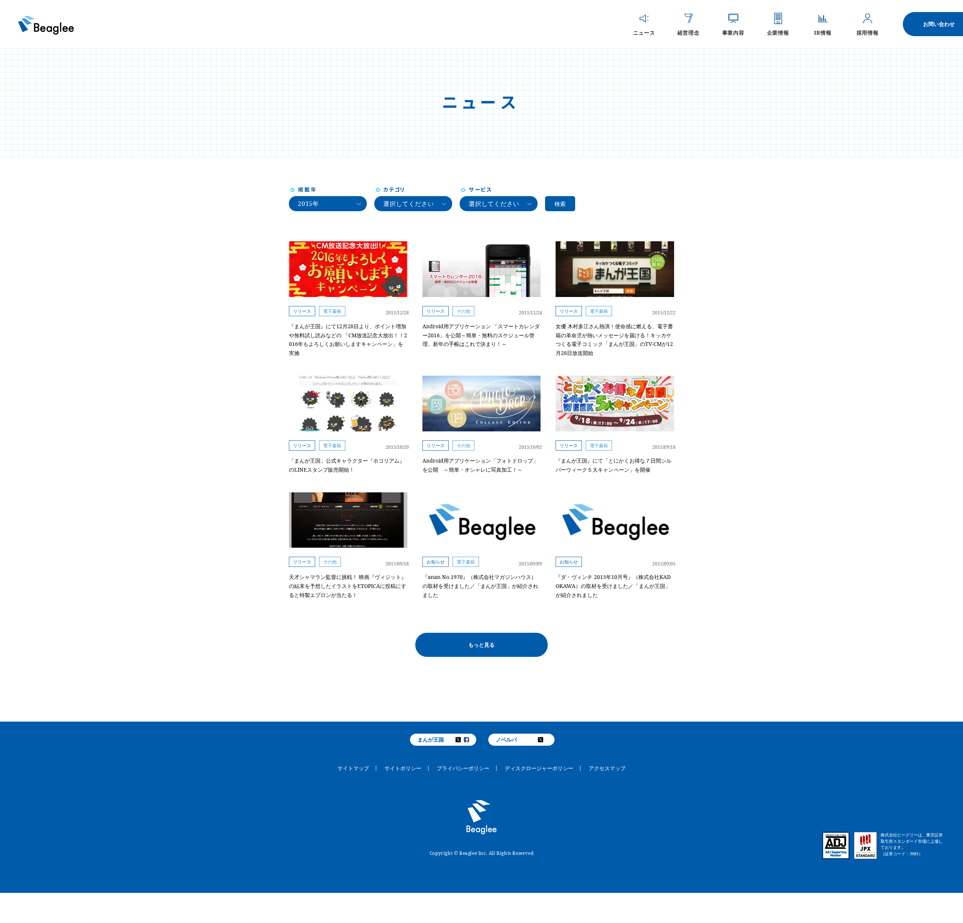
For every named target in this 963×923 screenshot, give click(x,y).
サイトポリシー (402, 768)
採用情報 (867, 32)
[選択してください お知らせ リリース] (413, 203)
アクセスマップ (607, 768)
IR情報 (822, 32)
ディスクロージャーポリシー (539, 768)
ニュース (644, 32)
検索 (560, 203)
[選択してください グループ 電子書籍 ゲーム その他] (499, 203)
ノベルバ (506, 739)
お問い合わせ (939, 23)
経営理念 (688, 32)
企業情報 (778, 32)
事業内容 (733, 32)
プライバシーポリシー (463, 768)
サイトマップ (353, 768)
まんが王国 (431, 739)
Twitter (463, 739)
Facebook (471, 739)
